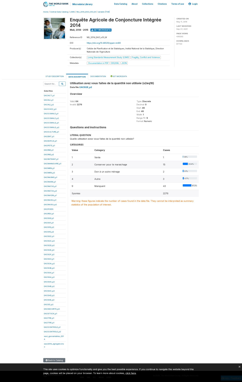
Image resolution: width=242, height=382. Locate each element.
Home (45, 12)
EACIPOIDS (48, 209)
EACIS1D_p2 (49, 227)
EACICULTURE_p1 (51, 132)
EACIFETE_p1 (49, 145)
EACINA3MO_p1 (50, 177)
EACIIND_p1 (48, 150)
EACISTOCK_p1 (50, 313)
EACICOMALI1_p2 (51, 118)
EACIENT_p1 (49, 136)
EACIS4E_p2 (49, 300)
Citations (162, 4)
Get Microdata (102, 30)
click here (130, 373)
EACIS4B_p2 (49, 286)
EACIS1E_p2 (49, 232)
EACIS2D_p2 (49, 245)
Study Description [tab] (55, 76)
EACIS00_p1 (49, 218)
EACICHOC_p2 (50, 109)
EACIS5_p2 (48, 304)
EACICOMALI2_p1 (51, 123)
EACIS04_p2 (49, 277)
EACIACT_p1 (49, 95)
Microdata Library (82, 4)
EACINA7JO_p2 (50, 191)
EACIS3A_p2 (49, 263)
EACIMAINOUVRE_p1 (52, 163)
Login (195, 4)
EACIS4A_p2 (49, 282)
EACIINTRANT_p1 (51, 159)
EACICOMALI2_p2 (51, 127)
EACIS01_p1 (49, 223)
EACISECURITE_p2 (52, 309)
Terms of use (177, 4)
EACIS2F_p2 (49, 254)
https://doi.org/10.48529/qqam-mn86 (104, 43)
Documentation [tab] (98, 76)
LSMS (72, 12)
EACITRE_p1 (49, 318)
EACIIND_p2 (49, 154)
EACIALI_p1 (48, 100)
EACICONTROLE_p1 (52, 327)
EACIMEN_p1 (49, 168)
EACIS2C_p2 (49, 241)
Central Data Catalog (59, 12)
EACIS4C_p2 (49, 291)
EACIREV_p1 (49, 213)
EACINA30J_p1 (50, 200)
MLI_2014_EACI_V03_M (86, 12)
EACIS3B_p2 (49, 268)
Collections (147, 4)
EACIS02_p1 (49, 236)
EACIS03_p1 (49, 259)
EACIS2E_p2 (49, 250)
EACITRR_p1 (49, 323)
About (135, 4)
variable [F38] (104, 12)
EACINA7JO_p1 (50, 186)
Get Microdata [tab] (119, 76)
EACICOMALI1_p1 (51, 113)
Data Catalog (120, 4)
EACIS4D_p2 (49, 295)
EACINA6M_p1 (50, 182)
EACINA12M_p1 (50, 195)
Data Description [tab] (77, 77)
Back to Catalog (55, 360)
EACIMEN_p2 (49, 173)
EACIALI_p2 (49, 104)
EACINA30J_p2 (50, 204)
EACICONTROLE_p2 (52, 331)
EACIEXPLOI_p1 (50, 141)
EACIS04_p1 (49, 273)
